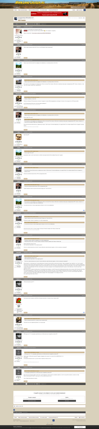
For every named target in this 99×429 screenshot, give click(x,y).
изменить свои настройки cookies (46, 427)
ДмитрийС (18, 76)
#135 (84, 279)
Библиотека (49, 7)
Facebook (85, 10)
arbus (18, 132)
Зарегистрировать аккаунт (32, 400)
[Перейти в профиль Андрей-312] (18, 300)
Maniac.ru (19, 279)
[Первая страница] (14, 24)
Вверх (25, 42)
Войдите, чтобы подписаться (73, 17)
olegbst (18, 44)
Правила (76, 417)
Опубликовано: (28, 44)
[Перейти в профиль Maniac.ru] (18, 284)
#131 (84, 196)
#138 (84, 331)
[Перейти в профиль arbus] (18, 137)
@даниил (25, 30)
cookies (30, 427)
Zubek (18, 367)
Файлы (43, 7)
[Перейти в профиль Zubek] (18, 372)
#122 (84, 44)
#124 (84, 76)
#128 (84, 147)
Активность (24, 7)
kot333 (18, 60)
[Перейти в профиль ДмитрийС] (18, 81)
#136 (84, 295)
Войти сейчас (67, 400)
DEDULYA (19, 26)
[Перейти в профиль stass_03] (18, 352)
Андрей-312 (18, 295)
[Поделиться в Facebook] (14, 410)
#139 (84, 347)
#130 (84, 181)
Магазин (31, 7)
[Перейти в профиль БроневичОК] (18, 98)
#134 (84, 252)
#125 (84, 93)
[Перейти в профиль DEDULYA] (18, 32)
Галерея (37, 7)
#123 (84, 60)
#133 (84, 235)
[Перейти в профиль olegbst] (18, 49)
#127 (84, 132)
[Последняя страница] (39, 24)
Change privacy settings (49, 424)
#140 (84, 367)
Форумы (16, 7)
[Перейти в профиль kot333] (18, 65)
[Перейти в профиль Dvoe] (15, 18)
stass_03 (18, 347)
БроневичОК (18, 93)
